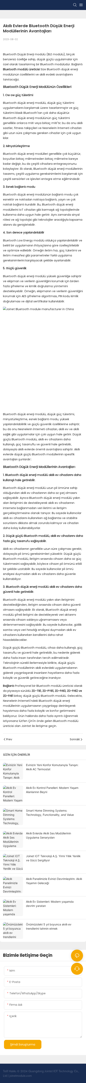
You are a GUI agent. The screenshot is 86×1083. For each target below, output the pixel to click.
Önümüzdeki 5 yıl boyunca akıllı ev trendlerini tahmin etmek (48, 926)
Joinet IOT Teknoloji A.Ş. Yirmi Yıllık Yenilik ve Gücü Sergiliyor (53, 858)
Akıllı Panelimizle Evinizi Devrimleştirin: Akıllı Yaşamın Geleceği (54, 881)
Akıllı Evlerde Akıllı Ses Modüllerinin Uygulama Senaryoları (48, 835)
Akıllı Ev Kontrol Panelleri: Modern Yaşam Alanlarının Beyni (52, 790)
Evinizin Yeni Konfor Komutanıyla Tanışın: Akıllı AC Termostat (52, 767)
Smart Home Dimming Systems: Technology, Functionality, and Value (50, 812)
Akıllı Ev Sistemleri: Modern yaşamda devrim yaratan (50, 903)
